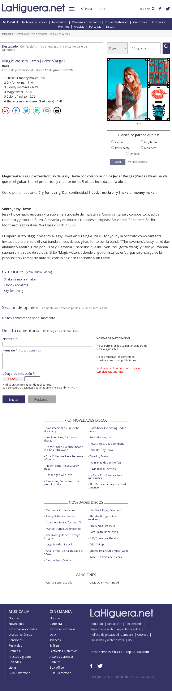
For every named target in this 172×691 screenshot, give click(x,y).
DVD (53, 635)
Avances (55, 640)
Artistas (79, 26)
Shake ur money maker (137, 192)
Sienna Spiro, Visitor (58, 560)
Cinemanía (61, 611)
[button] (71, 9)
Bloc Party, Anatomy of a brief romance (107, 485)
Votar (118, 162)
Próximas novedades (86, 22)
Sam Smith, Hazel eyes (104, 532)
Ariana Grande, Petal (102, 525)
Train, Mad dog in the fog (105, 462)
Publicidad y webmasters (107, 640)
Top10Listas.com (137, 652)
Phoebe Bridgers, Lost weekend (102, 517)
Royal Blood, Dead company (107, 444)
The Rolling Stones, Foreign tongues (62, 536)
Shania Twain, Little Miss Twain (109, 551)
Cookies (142, 635)
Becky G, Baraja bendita (60, 516)
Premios (63, 26)
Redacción (114, 624)
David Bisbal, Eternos (103, 469)
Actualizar (100, 308)
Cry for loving (49, 192)
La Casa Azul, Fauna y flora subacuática (105, 476)
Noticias (14, 618)
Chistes (117, 652)
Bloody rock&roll (102, 192)
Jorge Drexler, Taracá (59, 544)
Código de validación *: (19, 373)
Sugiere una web (101, 629)
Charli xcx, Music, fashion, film (64, 522)
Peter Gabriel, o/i (100, 437)
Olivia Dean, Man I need (104, 582)
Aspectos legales (128, 629)
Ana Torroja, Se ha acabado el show (63, 552)
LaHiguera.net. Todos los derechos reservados (122, 677)
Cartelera (56, 624)
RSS (130, 640)
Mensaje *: (22, 350)
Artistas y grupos (20, 657)
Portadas (95, 26)
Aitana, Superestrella (59, 582)
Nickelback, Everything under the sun (107, 429)
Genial (119, 142)
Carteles (55, 662)
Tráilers (55, 645)
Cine (103, 9)
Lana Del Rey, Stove (102, 450)
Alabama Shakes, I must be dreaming (61, 429)
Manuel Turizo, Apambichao (63, 529)
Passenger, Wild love (59, 475)
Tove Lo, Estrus (99, 456)
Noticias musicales (34, 22)
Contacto (96, 624)
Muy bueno (151, 142)
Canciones (140, 22)
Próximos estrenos (62, 629)
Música (86, 9)
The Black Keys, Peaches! (105, 510)
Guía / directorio (19, 673)
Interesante (122, 148)
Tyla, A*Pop (97, 544)
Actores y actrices (62, 657)
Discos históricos (117, 22)
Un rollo (135, 154)
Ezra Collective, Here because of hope (63, 457)
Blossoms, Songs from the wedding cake (61, 482)
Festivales (158, 22)
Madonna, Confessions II (61, 510)
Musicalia (7, 34)
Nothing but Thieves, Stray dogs (61, 467)
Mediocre (150, 148)
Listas (110, 26)
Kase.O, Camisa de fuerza (106, 557)
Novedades (60, 22)
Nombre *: (10, 339)
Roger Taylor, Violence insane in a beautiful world (63, 448)
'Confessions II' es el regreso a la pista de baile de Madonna (44, 48)
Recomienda (133, 624)
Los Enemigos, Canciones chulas (61, 438)
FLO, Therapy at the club (104, 538)
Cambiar (126, 635)
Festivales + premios (64, 651)
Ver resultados (137, 162)
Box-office (57, 667)
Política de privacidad (104, 635)
